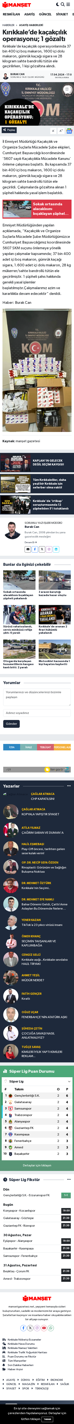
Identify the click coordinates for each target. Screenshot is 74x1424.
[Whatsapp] (51, 1328)
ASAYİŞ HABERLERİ (31, 25)
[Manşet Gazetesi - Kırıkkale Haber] (16, 5)
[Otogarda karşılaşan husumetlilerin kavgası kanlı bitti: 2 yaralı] (19, 649)
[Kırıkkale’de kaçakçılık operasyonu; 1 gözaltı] (37, 104)
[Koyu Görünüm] (57, 4)
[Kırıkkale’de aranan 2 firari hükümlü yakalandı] (55, 614)
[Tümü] (69, 786)
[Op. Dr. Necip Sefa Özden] (10, 867)
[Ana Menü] (68, 4)
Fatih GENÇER (32, 993)
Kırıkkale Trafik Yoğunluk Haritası (27, 1352)
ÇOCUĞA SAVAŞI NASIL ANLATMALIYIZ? (38, 1035)
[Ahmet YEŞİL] (10, 977)
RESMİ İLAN (11, 14)
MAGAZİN (28, 1384)
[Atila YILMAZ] (10, 830)
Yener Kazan (31, 920)
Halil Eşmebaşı (33, 844)
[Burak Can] (12, 530)
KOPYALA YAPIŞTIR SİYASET (40, 814)
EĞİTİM (40, 1380)
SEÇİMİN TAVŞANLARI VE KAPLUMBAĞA (39, 943)
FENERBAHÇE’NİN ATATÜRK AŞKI (44, 1017)
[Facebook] (35, 549)
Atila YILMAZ (31, 827)
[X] (30, 1328)
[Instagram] (49, 549)
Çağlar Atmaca (42, 794)
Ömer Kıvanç (31, 936)
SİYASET (62, 14)
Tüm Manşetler (17, 1360)
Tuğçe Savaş (31, 1047)
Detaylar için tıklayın (37, 1165)
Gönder (11, 723)
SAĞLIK (64, 1384)
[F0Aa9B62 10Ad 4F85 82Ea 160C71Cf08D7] (37, 370)
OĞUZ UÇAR (30, 1012)
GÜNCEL (45, 14)
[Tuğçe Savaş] (10, 1051)
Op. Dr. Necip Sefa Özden (40, 862)
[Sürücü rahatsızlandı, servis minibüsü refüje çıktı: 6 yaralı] (19, 614)
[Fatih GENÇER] (10, 996)
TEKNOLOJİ (41, 1388)
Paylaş (11, 130)
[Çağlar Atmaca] (15, 794)
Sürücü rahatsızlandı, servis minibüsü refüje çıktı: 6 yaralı (17, 629)
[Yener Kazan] (10, 922)
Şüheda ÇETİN (32, 1028)
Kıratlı (26, 998)
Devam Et (30, 542)
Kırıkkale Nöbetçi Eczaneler (24, 1339)
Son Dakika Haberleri (20, 1365)
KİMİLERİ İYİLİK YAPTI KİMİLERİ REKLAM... (42, 1054)
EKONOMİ (57, 1380)
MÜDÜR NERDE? (33, 980)
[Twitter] (42, 549)
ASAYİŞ (29, 14)
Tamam (47, 1419)
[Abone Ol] (69, 131)
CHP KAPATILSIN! (42, 799)
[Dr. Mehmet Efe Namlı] (10, 904)
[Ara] (63, 4)
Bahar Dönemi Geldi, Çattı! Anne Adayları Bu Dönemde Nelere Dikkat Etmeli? (45, 907)
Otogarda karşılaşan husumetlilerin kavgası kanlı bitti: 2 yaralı (18, 664)
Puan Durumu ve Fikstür (22, 1356)
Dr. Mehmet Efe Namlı (38, 899)
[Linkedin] (56, 549)
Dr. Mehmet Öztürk (36, 883)
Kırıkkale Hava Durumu (21, 1343)
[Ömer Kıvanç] (10, 940)
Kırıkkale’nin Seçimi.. (36, 888)
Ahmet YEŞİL (31, 975)
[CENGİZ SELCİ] (10, 959)
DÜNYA (25, 1380)
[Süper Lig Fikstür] (69, 1179)
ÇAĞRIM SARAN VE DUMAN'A (43, 832)
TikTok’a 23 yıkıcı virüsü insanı (42, 925)
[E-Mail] (28, 549)
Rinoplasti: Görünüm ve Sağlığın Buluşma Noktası (44, 869)
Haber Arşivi (15, 1369)
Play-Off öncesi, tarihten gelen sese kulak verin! (43, 851)
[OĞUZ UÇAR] (10, 1014)
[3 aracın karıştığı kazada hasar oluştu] (55, 580)
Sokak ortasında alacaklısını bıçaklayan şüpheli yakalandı (18, 595)
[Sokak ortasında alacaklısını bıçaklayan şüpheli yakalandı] (19, 580)
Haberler (8, 25)
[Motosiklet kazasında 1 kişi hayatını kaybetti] (55, 649)
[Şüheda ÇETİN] (10, 1033)
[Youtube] (44, 1328)
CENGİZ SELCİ (31, 954)
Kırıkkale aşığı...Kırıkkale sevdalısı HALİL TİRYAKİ (45, 961)
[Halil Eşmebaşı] (10, 848)
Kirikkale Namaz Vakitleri (22, 1348)
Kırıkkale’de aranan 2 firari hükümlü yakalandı (53, 629)
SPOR (25, 1388)
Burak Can (32, 526)
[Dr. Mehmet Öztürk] (10, 885)
